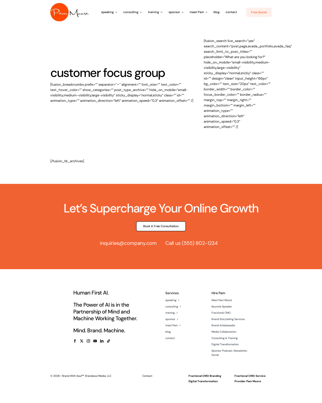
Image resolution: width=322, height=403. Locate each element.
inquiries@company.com (128, 243)
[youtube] (95, 341)
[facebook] (75, 341)
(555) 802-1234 (200, 243)
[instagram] (88, 341)
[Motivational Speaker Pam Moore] (69, 5)
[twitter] (81, 341)
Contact (147, 376)
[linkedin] (101, 341)
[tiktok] (108, 341)
